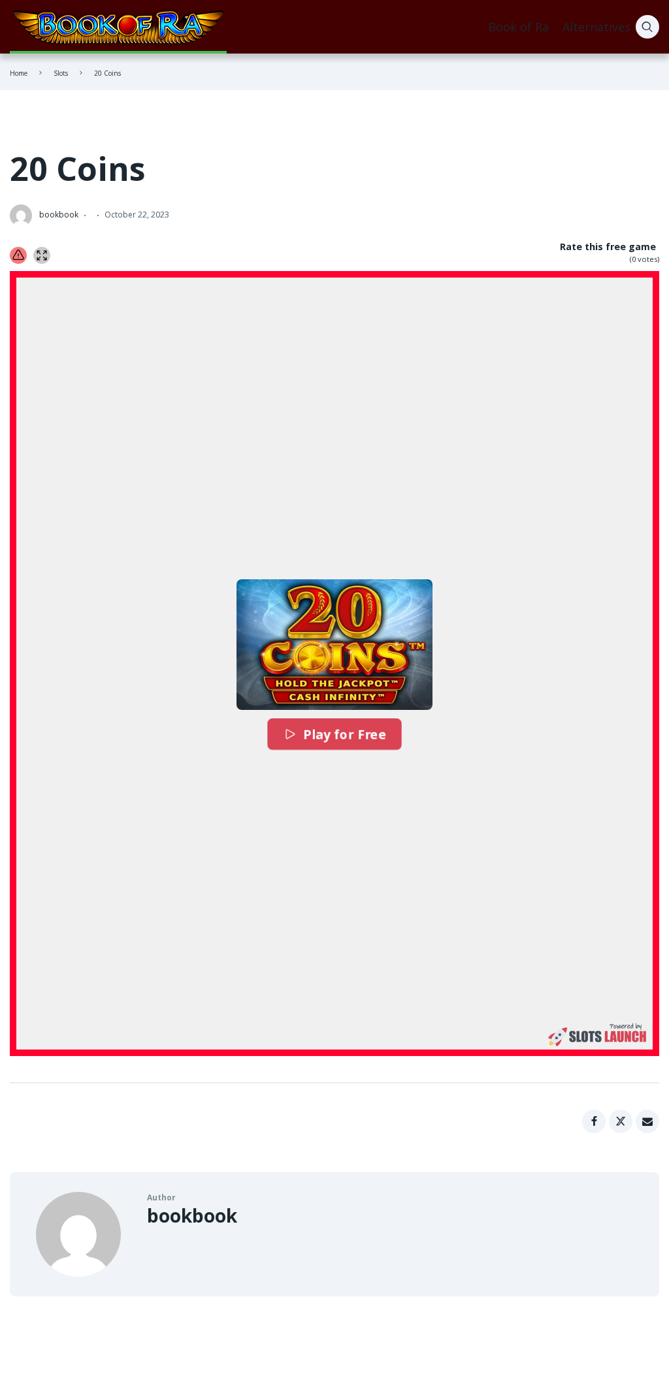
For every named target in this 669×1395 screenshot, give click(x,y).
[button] (334, 644)
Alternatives (596, 27)
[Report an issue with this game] (18, 255)
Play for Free (343, 734)
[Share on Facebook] (594, 1121)
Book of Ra (518, 27)
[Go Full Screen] (41, 255)
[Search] (647, 27)
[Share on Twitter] (620, 1121)
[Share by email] (647, 1121)
